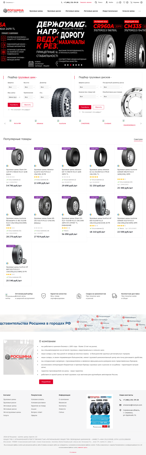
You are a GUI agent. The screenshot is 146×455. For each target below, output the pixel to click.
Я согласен (73, 452)
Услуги (6, 415)
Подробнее (46, 382)
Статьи (61, 412)
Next (141, 123)
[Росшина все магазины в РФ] (73, 323)
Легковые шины (9, 406)
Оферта (34, 415)
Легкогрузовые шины (12, 412)
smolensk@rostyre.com (132, 405)
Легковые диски (10, 409)
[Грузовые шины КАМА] (100, 411)
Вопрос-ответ (36, 412)
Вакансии (62, 403)
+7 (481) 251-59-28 (131, 400)
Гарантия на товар (38, 406)
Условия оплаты (37, 399)
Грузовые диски (9, 403)
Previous (5, 123)
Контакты (62, 406)
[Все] (139, 11)
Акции (33, 409)
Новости (62, 409)
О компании (64, 399)
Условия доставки (38, 403)
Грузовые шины (9, 399)
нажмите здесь (82, 447)
